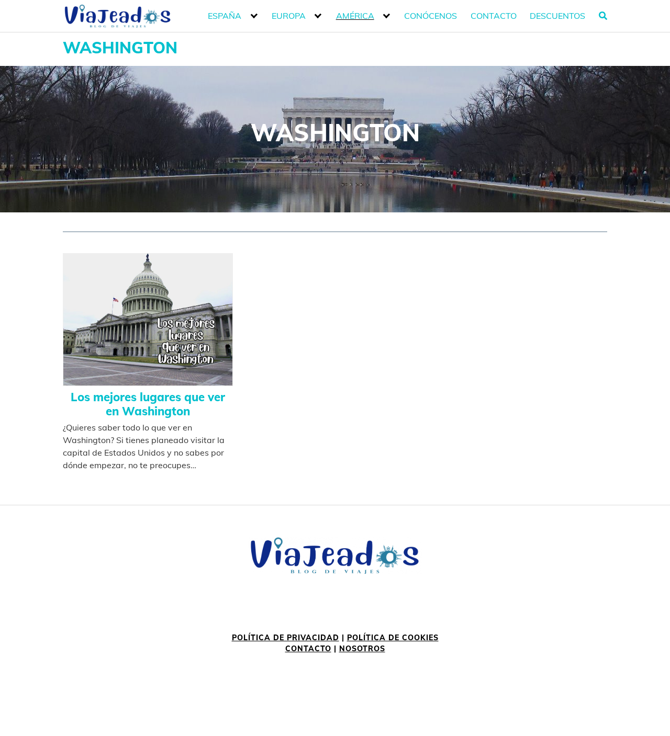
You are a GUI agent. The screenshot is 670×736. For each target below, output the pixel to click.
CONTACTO (308, 648)
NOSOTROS (362, 648)
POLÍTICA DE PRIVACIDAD (285, 637)
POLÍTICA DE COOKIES (393, 637)
